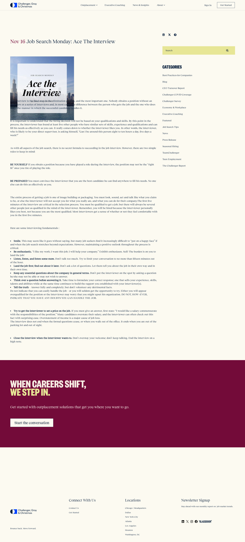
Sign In (208, 5)
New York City (131, 517)
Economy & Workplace (174, 107)
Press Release (169, 140)
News (165, 133)
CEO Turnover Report (173, 88)
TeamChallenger (170, 152)
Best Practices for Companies (177, 75)
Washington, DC (132, 534)
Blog (164, 82)
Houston (129, 530)
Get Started (226, 5)
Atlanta (128, 521)
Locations (133, 500)
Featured (166, 120)
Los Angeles (130, 526)
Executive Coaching (172, 114)
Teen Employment (171, 159)
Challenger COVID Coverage (176, 94)
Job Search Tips (170, 127)
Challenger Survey (171, 101)
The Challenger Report (174, 165)
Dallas (128, 512)
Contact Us (74, 508)
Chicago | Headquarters (135, 508)
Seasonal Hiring (170, 146)
